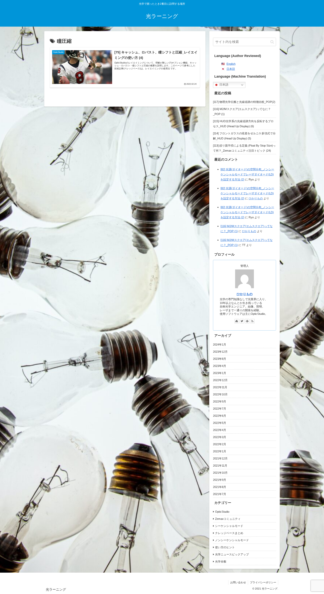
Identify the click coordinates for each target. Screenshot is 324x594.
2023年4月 (219, 365)
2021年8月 (219, 487)
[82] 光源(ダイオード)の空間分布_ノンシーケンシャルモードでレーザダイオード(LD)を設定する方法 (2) (247, 174)
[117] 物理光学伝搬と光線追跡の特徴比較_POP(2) (244, 101)
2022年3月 (219, 437)
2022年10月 (220, 394)
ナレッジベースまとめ (229, 533)
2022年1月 (219, 451)
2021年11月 (220, 465)
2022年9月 (219, 401)
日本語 (230, 68)
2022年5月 (219, 422)
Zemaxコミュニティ (228, 518)
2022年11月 (220, 387)
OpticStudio (222, 511)
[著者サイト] (236, 321)
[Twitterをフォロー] (242, 321)
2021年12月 (220, 458)
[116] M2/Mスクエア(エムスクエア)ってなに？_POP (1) (242, 111)
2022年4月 (219, 430)
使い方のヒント (225, 547)
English (231, 63)
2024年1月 (219, 344)
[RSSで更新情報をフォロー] (252, 321)
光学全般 (220, 561)
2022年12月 (220, 380)
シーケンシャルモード (229, 525)
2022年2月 (219, 444)
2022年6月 (219, 415)
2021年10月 (220, 472)
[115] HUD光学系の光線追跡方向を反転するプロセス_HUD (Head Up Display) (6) (243, 124)
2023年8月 (219, 358)
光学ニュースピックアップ (232, 554)
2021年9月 (219, 479)
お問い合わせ (238, 582)
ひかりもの (256, 198)
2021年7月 (219, 494)
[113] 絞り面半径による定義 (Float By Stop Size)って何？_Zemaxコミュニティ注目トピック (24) (244, 148)
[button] (272, 42)
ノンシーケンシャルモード (232, 540)
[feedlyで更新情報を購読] (247, 321)
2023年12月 (220, 351)
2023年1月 (219, 373)
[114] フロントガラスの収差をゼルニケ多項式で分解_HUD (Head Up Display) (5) (244, 136)
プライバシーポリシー (263, 582)
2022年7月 (219, 408)
